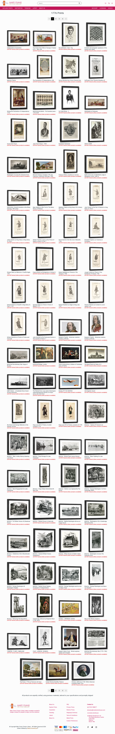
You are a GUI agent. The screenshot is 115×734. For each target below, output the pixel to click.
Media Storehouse (32, 728)
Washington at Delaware (91, 111)
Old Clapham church (89, 391)
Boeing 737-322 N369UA (65, 391)
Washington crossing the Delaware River (18, 175)
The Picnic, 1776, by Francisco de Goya (30, 682)
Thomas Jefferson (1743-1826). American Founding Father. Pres (83, 682)
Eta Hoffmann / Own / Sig (66, 48)
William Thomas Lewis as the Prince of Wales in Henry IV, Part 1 (43, 240)
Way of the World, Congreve (92, 619)
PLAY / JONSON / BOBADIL (40, 651)
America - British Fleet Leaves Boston (69, 456)
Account (94, 8)
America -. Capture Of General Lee (93, 425)
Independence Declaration (14, 48)
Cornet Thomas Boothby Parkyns (55, 682)
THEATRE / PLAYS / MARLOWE (15, 651)
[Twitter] (92, 728)
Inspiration (18, 8)
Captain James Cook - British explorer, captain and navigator (69, 652)
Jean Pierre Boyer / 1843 (40, 144)
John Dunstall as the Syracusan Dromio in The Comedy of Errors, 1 (44, 338)
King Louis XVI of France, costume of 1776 (70, 425)
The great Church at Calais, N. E (92, 364)
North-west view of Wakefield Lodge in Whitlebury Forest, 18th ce (95, 175)
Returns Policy (71, 710)
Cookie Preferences (72, 721)
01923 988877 (93, 707)
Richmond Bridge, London (40, 364)
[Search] (79, 3)
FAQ (68, 704)
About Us (42, 8)
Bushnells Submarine (64, 144)
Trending (28, 8)
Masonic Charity (11, 80)
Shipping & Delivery (72, 712)
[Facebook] (88, 728)
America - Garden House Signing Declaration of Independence (42, 587)
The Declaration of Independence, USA (43, 80)
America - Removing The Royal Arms (17, 619)
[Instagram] (96, 728)
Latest (35, 8)
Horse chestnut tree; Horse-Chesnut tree (70, 80)
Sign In (110, 8)
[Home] (12, 5)
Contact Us (90, 704)
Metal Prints (70, 718)
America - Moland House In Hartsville (43, 521)
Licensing (103, 8)
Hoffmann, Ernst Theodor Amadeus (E (94, 80)
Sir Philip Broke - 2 (64, 111)
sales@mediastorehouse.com (97, 710)
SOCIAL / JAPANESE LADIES (67, 619)
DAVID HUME (88, 144)
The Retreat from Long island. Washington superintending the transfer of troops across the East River (44, 392)
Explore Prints (8, 8)
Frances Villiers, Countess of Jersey (69, 175)
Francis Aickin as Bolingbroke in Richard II (44, 272)
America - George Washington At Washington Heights (16, 587)
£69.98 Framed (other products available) (18, 49)
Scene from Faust (12, 144)
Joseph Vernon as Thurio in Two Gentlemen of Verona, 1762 (93, 273)
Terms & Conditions (72, 715)
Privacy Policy (70, 707)
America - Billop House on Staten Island (69, 554)
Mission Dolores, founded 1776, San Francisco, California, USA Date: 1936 (43, 175)
